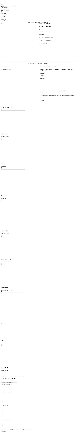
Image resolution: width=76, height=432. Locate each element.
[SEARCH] (74, 4)
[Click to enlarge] (3, 56)
